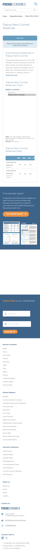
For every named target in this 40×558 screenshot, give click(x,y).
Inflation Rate (8, 454)
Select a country (12, 90)
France (5, 358)
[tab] (20, 38)
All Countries (7, 385)
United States (8, 382)
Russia (5, 375)
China (5, 352)
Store (5, 489)
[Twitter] (7, 538)
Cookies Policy (19, 546)
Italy (4, 368)
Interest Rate (8, 458)
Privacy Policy (8, 546)
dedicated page (11, 75)
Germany (6, 362)
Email (5, 319)
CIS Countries (8, 406)
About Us (6, 486)
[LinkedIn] (3, 538)
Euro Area (6, 355)
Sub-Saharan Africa (10, 440)
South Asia (7, 433)
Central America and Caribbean (14, 403)
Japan (5, 372)
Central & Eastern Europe (12, 400)
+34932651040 (10, 525)
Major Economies (9, 420)
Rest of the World (9, 430)
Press (5, 493)
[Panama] (22, 93)
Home (5, 16)
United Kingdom (9, 378)
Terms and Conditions (12, 548)
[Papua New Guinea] (22, 95)
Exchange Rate (8, 461)
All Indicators (7, 474)
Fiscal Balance (8, 468)
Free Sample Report (14, 214)
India (5, 365)
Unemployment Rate (11, 464)
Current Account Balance (12, 471)
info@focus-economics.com (15, 520)
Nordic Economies (9, 426)
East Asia (6, 410)
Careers (5, 496)
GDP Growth (7, 451)
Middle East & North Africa (12, 423)
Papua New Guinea (16, 16)
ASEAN (5, 396)
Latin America (8, 416)
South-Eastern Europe (11, 436)
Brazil (5, 348)
